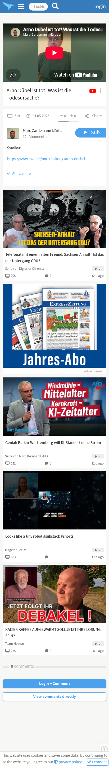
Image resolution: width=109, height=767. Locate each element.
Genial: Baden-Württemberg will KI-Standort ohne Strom (53, 443)
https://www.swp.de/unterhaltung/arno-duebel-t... (49, 159)
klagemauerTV (15, 550)
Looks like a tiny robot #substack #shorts (39, 536)
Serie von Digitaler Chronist (24, 269)
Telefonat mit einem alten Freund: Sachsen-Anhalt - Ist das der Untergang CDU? (54, 258)
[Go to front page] (9, 6)
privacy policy (70, 762)
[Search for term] (55, 6)
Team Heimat (14, 644)
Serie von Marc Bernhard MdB (26, 456)
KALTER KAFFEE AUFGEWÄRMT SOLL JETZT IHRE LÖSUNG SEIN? (53, 633)
